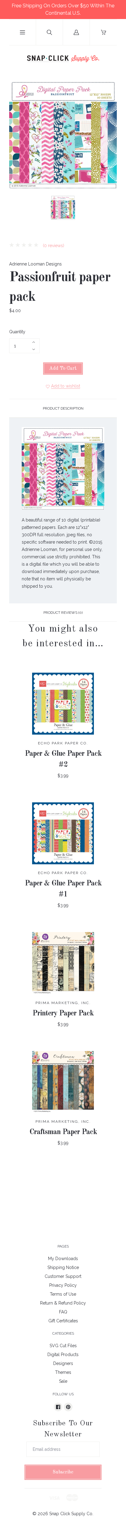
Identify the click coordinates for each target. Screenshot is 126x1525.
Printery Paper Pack (63, 1013)
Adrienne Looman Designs (35, 264)
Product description (63, 408)
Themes (63, 1372)
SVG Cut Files (63, 1345)
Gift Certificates (63, 1320)
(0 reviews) (53, 245)
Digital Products (63, 1354)
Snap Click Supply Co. (71, 1513)
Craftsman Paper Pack (63, 1132)
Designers (63, 1363)
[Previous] (16, 208)
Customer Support (63, 1276)
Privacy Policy (63, 1285)
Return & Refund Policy (63, 1303)
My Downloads (63, 1258)
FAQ (63, 1311)
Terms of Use (63, 1294)
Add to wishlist (65, 386)
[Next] (109, 208)
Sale (63, 1381)
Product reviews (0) (63, 612)
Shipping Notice (63, 1267)
